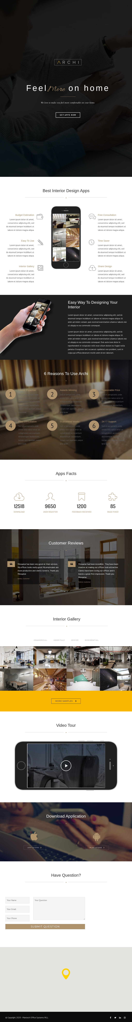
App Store (33, 848)
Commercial (40, 640)
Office (75, 640)
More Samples (64, 701)
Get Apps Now (68, 115)
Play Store (96, 848)
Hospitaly (59, 640)
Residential (92, 640)
